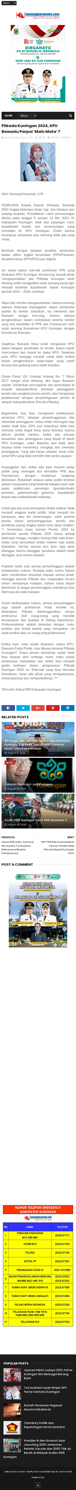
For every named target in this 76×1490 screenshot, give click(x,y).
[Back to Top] (38, 1485)
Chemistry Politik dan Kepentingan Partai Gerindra (44, 1425)
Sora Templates (29, 1471)
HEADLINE (66, 137)
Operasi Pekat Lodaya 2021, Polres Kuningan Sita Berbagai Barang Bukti (48, 1374)
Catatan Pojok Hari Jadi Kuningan (28, 784)
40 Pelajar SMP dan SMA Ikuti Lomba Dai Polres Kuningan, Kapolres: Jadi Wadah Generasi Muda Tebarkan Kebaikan (37, 744)
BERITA (9, 726)
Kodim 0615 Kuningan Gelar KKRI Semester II (35, 820)
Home (9, 115)
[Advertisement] (38, 1003)
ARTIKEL (55, 137)
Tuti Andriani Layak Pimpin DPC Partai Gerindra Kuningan (45, 1390)
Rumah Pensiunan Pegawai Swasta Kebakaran (43, 1407)
